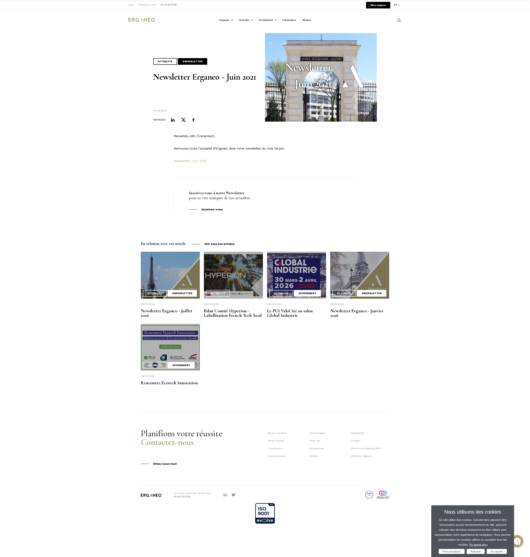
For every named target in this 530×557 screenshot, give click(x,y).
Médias (306, 20)
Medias (314, 456)
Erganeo (224, 20)
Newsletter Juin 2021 (190, 161)
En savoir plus (478, 544)
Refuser (475, 551)
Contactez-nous (147, 5)
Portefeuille (266, 20)
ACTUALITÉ (165, 61)
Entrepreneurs (277, 456)
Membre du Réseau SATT (366, 448)
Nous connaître (277, 433)
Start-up (315, 440)
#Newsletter (192, 61)
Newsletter (357, 433)
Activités (244, 20)
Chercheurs (275, 448)
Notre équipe (276, 440)
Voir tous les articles (219, 244)
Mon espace (378, 5)
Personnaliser (451, 551)
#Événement (307, 293)
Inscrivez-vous (212, 209)
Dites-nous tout (165, 463)
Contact (355, 440)
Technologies (317, 433)
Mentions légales (361, 456)
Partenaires (289, 20)
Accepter (496, 551)
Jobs (131, 5)
